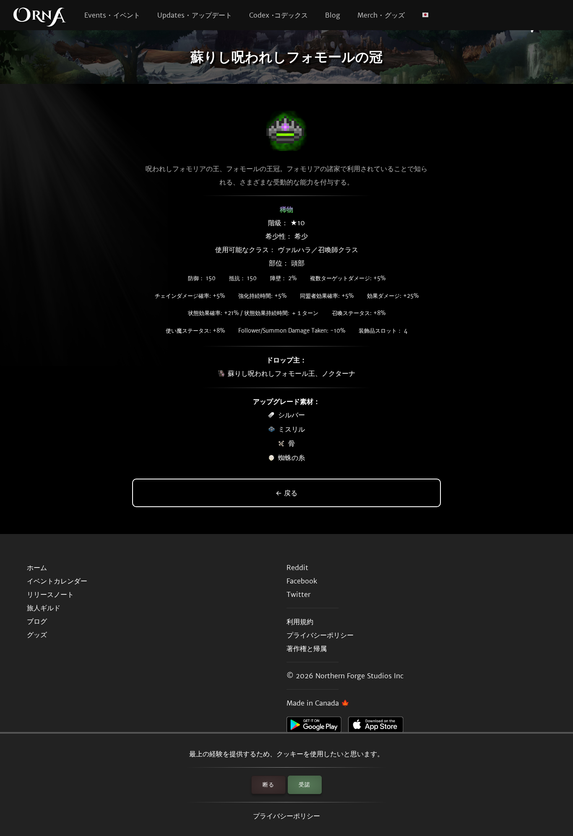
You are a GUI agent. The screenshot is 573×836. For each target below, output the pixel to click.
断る (268, 784)
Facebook (301, 581)
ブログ (37, 621)
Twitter (298, 594)
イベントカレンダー (57, 581)
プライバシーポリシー (286, 816)
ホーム (37, 567)
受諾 (304, 784)
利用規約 (299, 621)
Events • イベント (112, 15)
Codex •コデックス (278, 15)
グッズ (37, 634)
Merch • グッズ (381, 15)
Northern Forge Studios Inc (359, 676)
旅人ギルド (43, 608)
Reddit (297, 567)
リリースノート (50, 594)
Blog (332, 15)
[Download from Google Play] (317, 726)
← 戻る (286, 493)
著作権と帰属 (306, 648)
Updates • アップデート (194, 15)
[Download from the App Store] (379, 726)
